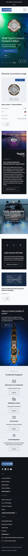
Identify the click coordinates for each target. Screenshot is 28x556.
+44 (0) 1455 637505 (9, 541)
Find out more (10, 189)
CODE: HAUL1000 (13, 55)
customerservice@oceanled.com (13, 537)
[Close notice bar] (25, 2)
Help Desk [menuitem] (5, 527)
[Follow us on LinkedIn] (5, 469)
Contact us (5, 534)
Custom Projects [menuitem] (7, 506)
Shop (14, 4)
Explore (14, 392)
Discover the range (13, 221)
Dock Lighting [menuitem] (6, 488)
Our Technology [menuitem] (6, 503)
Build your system (12, 264)
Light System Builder (8, 513)
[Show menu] (24, 9)
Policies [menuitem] (4, 531)
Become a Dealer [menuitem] (7, 524)
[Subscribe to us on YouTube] (11, 469)
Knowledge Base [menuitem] (7, 521)
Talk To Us (7, 325)
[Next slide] (24, 61)
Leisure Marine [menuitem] (6, 478)
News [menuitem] (3, 509)
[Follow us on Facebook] (2, 469)
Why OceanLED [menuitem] (6, 499)
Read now (5, 293)
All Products (6, 491)
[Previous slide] (20, 61)
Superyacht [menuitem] (5, 485)
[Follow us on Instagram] (8, 469)
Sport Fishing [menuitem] (6, 481)
